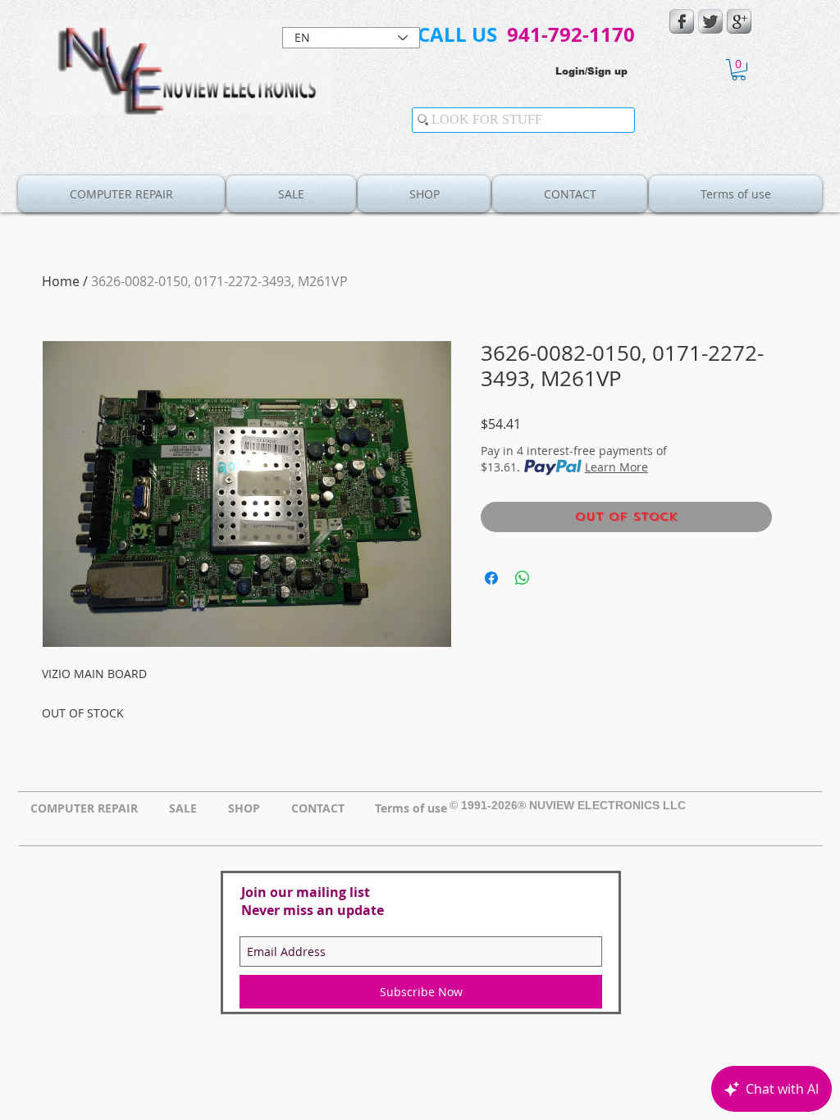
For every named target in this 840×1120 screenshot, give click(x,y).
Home (61, 281)
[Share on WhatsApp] (522, 578)
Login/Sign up (591, 71)
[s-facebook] (681, 21)
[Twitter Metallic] (710, 21)
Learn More (616, 467)
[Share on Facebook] (491, 578)
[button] (738, 69)
